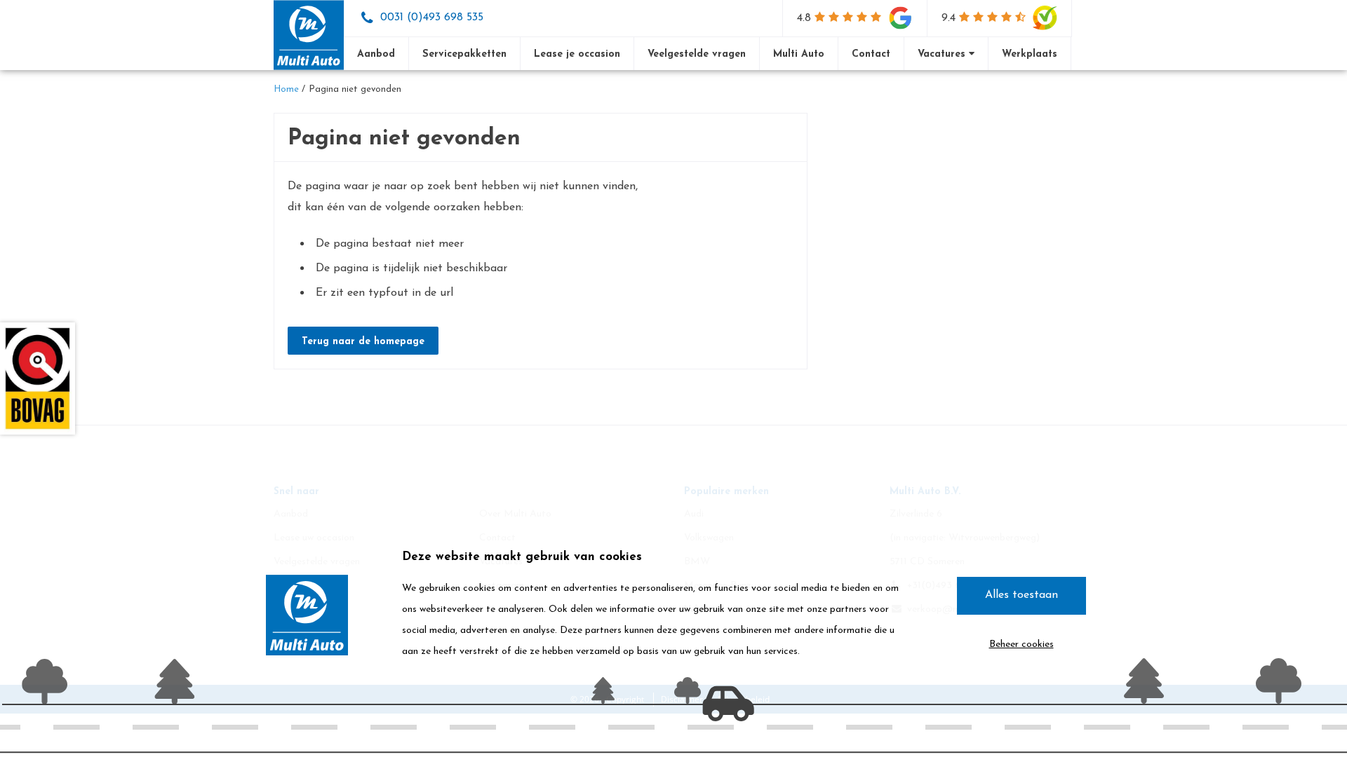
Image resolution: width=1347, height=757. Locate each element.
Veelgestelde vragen (697, 54)
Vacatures (943, 54)
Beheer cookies (1021, 644)
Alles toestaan (1021, 595)
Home (286, 89)
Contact (871, 54)
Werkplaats (1029, 54)
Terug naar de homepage (363, 341)
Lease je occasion (577, 54)
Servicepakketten (464, 54)
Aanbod (376, 54)
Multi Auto (798, 54)
